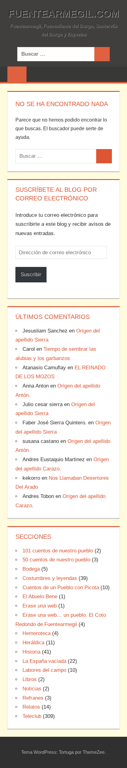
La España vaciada (44, 661)
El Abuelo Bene (40, 596)
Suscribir (31, 274)
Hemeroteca (37, 633)
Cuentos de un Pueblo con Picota (61, 587)
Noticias (32, 689)
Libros (30, 679)
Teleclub (32, 716)
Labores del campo (44, 670)
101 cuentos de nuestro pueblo (58, 551)
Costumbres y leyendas (50, 578)
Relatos (31, 707)
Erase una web (40, 606)
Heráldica (33, 643)
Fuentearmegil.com (63, 13)
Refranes (33, 698)
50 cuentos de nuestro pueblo (56, 560)
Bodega (31, 569)
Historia (31, 652)
